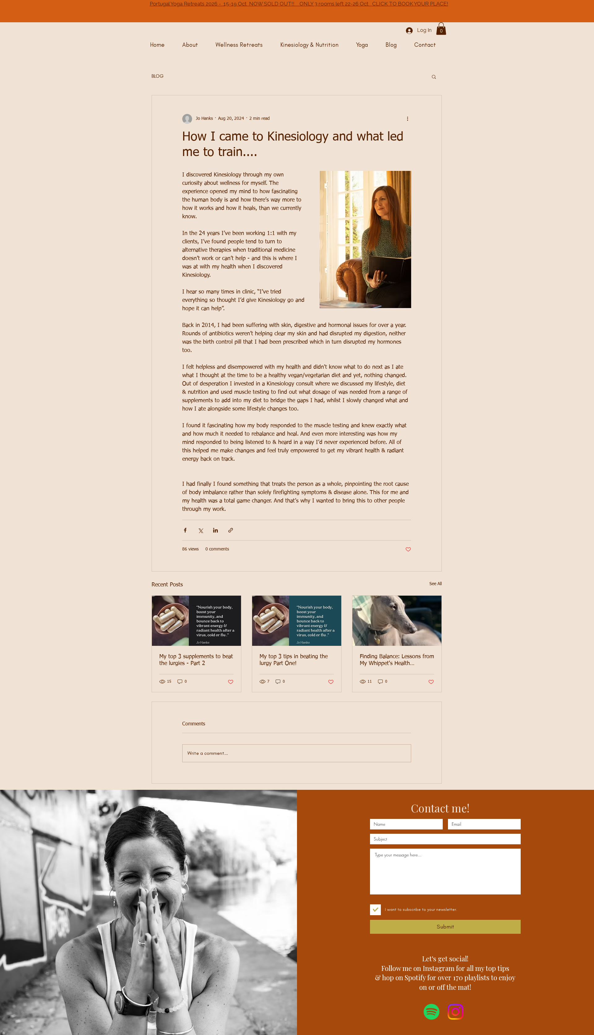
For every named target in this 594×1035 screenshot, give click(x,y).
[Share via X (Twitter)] (200, 530)
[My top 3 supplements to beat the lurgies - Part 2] (196, 621)
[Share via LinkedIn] (215, 530)
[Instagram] (455, 1011)
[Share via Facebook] (185, 530)
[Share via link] (231, 530)
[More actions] (407, 119)
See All (435, 584)
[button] (441, 28)
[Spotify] (431, 1011)
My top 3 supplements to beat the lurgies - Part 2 (196, 660)
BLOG (158, 76)
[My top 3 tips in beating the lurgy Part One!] (296, 621)
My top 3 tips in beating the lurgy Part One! (294, 660)
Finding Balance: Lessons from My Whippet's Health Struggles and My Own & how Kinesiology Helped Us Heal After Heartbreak (397, 660)
